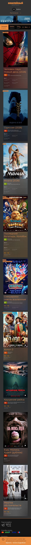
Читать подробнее (19, 543)
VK (8, 525)
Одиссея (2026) (13, 127)
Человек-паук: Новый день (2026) (15, 70)
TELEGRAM (3, 525)
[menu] (15, 13)
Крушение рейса (14, 399)
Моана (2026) (12, 180)
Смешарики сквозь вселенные (15, 298)
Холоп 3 (8, 349)
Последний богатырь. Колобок (15, 235)
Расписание (14, 13)
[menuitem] (14, 13)
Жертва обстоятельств (12, 504)
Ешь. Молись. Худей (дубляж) (13, 451)
